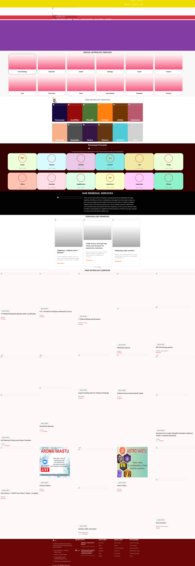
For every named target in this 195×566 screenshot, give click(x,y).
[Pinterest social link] (97, 3)
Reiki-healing (81, 396)
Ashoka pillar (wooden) (87, 529)
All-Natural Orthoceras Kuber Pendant (16, 440)
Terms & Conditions (119, 548)
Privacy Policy (117, 542)
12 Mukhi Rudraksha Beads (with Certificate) (18, 314)
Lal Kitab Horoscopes (135, 550)
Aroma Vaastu (45, 485)
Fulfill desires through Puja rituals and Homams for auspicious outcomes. (96, 246)
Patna (100, 553)
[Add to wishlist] (7, 307)
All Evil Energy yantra (164, 347)
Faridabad (101, 550)
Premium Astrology (134, 542)
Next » (100, 267)
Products (3, 317)
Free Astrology (133, 545)
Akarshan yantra (123, 348)
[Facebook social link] (94, 3)
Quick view (3, 307)
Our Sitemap (117, 556)
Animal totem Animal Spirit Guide (130, 393)
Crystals (85, 322)
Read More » (61, 263)
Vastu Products (164, 350)
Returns (116, 545)
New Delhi (101, 542)
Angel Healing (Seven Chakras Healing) (93, 393)
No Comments (92, 546)
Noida (100, 545)
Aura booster (161, 523)
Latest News (117, 553)
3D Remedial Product (83, 532)
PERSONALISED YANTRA (124, 251)
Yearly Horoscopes (134, 548)
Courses (42, 315)
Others (131, 556)
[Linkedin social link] (99, 3)
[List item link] (62, 557)
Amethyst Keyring (46, 426)
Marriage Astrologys (134, 553)
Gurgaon (101, 548)
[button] (6, 311)
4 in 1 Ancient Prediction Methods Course (56, 311)
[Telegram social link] (101, 3)
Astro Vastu (121, 485)
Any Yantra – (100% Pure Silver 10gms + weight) (19, 493)
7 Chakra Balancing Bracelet (89, 319)
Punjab (100, 556)
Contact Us (117, 550)
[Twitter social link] (96, 3)
